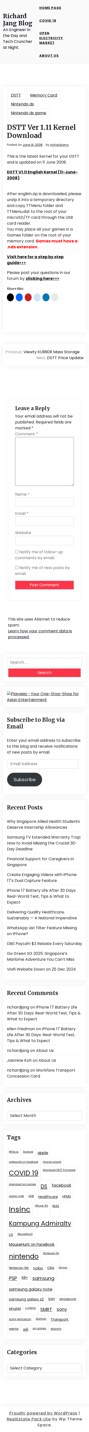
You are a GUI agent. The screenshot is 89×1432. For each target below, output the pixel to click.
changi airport (52, 1162)
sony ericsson (20, 1319)
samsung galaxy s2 (26, 1299)
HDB (31, 1196)
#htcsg (14, 1152)
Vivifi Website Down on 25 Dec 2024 (41, 969)
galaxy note (16, 1196)
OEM (50, 1268)
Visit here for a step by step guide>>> (35, 260)
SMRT (46, 1309)
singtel (15, 1308)
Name (22, 494)
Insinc (19, 1209)
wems (14, 1329)
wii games (39, 1328)
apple (43, 1152)
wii (25, 1329)
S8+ (25, 1277)
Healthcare (48, 1196)
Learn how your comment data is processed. (40, 634)
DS (44, 1186)
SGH (51, 1299)
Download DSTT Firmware (59, 1170)
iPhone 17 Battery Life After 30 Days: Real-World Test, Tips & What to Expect (41, 896)
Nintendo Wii (19, 1268)
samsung (43, 1278)
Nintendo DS (51, 1253)
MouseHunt (25, 1234)
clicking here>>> (42, 278)
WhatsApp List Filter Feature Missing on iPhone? (42, 931)
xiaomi (56, 1329)
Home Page (50, 7)
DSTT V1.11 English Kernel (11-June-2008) (42, 175)
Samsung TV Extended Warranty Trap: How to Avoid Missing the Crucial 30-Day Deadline (44, 843)
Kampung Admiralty (40, 1223)
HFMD (66, 1196)
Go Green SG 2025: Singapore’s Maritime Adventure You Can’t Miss (40, 956)
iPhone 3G (41, 1206)
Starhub (41, 1319)
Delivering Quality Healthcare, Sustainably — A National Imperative (42, 915)
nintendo (24, 1256)
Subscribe (25, 779)
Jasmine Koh (19, 1060)
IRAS (55, 1206)
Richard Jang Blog (17, 20)
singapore (67, 1299)
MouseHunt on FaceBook (32, 1244)
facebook (61, 1185)
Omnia (63, 1267)
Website (23, 533)
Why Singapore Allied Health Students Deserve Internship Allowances (43, 824)
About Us (49, 55)
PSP (13, 1278)
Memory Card (43, 95)
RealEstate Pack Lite (29, 1419)
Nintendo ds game (28, 113)
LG (11, 1234)
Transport (59, 1319)
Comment (26, 434)
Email (21, 513)
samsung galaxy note (30, 1289)
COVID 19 (47, 20)
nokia (38, 1268)
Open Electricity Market (51, 38)
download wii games (22, 1184)
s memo (30, 1308)
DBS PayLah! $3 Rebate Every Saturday (44, 943)
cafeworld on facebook (23, 1162)
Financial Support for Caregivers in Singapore (40, 862)
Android (28, 1152)
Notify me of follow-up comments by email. (39, 555)
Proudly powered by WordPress (43, 1413)
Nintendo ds (22, 104)
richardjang (59, 144)
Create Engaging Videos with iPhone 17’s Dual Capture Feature (42, 877)
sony (62, 1309)
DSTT (16, 95)
